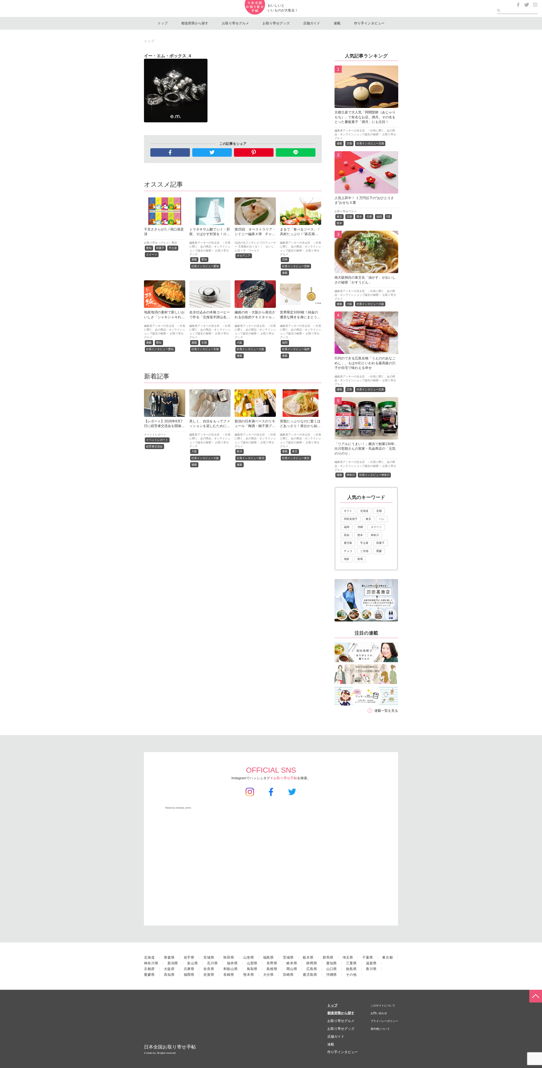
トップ (163, 23)
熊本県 (248, 974)
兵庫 (369, 216)
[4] (366, 351)
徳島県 (351, 969)
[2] (366, 190)
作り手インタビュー (369, 23)
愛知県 (331, 963)
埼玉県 (348, 957)
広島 (349, 389)
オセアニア (243, 255)
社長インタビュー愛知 (205, 266)
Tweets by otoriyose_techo (178, 808)
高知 (346, 535)
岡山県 (291, 969)
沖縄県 (331, 974)
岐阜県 (291, 963)
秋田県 (228, 957)
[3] (366, 270)
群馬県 (328, 957)
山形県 (248, 957)
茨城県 (288, 957)
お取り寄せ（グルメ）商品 (160, 242)
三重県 (351, 963)
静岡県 (311, 963)
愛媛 (379, 551)
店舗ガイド (311, 23)
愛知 (149, 248)
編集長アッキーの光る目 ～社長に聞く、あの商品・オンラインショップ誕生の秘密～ (210, 246)
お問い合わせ (379, 1013)
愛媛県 (149, 974)
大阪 (239, 342)
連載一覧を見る (386, 710)
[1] (366, 104)
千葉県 (367, 957)
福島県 (268, 957)
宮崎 (285, 259)
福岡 (285, 342)
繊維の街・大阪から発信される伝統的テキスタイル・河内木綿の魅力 (255, 317)
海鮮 (346, 559)
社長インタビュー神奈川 (374, 474)
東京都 (387, 957)
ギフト (348, 510)
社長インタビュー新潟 (250, 458)
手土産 (173, 248)
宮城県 (208, 957)
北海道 (364, 510)
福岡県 (189, 974)
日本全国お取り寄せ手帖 (170, 1047)
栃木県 (308, 957)
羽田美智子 (351, 519)
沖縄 (360, 527)
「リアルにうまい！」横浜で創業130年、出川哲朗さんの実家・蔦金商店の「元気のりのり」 (366, 448)
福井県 (232, 963)
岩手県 (189, 957)
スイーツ (151, 254)
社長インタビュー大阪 (250, 349)
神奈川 (351, 474)
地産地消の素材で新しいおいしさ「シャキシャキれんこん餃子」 (164, 317)
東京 (294, 451)
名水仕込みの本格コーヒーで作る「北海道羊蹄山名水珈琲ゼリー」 (209, 317)
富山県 (192, 963)
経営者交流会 (154, 446)
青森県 (169, 957)
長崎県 (228, 974)
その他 (351, 974)
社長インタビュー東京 (296, 458)
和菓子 (160, 248)
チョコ (348, 551)
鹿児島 (348, 542)
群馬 (360, 559)
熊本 (359, 216)
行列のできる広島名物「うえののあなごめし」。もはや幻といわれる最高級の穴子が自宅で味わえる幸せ (365, 363)
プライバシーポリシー (384, 1021)
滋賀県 (371, 963)
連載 (337, 23)
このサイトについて (383, 1005)
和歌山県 (230, 969)
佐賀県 (208, 974)
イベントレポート (155, 434)
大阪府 (169, 969)
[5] (366, 436)
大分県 (268, 974)
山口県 (331, 969)
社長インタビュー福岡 (296, 349)
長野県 (272, 963)
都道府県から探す (194, 23)
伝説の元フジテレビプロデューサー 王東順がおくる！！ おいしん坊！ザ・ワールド (255, 246)
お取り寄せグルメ (235, 23)
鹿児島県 (310, 974)
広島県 (311, 969)
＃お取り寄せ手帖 (283, 778)
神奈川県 (151, 963)
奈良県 (208, 969)
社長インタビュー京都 (205, 349)
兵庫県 (189, 969)
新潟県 (172, 963)
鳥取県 (252, 969)
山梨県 (252, 963)
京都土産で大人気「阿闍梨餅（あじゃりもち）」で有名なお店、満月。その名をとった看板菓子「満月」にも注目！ (365, 117)
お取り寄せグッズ (276, 23)
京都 (204, 342)
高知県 (169, 974)
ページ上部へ (535, 996)
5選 (388, 216)
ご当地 (364, 551)
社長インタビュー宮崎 (296, 266)
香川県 (371, 969)
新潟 (239, 451)
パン (381, 519)
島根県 (272, 969)
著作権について (380, 1028)
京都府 (149, 969)
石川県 (212, 963)
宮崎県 (288, 974)
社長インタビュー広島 (370, 389)
